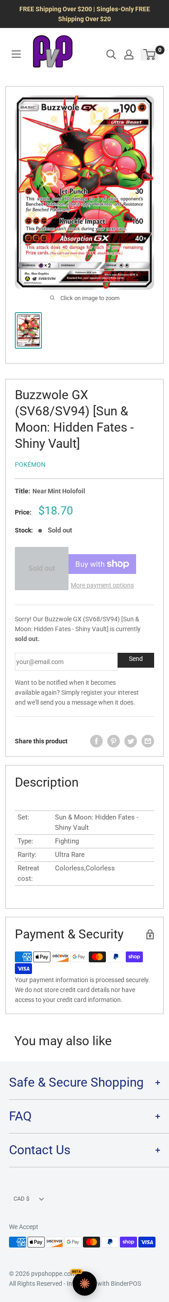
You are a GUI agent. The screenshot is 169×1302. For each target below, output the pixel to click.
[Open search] (111, 54)
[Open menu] (16, 54)
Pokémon (30, 464)
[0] (150, 54)
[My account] (128, 54)
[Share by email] (148, 741)
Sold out (41, 568)
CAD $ (21, 1198)
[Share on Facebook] (96, 741)
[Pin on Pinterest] (113, 741)
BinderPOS (126, 1283)
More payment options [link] (102, 585)
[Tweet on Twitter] (130, 741)
